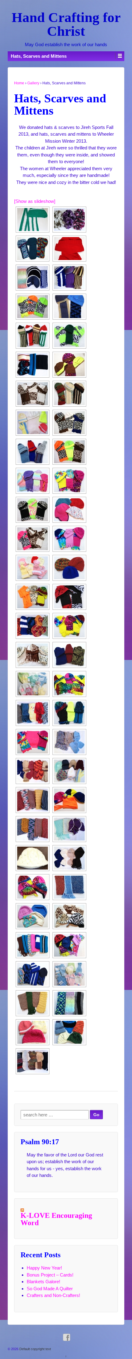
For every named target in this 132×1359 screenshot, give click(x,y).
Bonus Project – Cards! (50, 1274)
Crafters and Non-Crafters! (53, 1295)
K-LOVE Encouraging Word (56, 1219)
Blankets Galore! (43, 1281)
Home (19, 83)
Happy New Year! (44, 1267)
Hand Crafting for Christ (66, 24)
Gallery (33, 83)
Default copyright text (34, 1349)
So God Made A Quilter (50, 1288)
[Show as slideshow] (34, 201)
